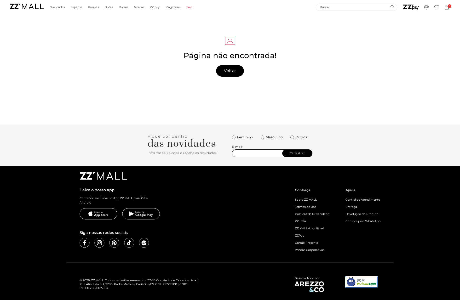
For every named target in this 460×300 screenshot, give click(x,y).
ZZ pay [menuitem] (155, 7)
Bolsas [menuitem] (123, 7)
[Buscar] (392, 7)
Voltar (230, 70)
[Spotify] (144, 243)
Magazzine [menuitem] (173, 7)
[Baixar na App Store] (98, 214)
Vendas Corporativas (309, 250)
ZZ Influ (300, 221)
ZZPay (299, 235)
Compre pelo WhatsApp (362, 221)
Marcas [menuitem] (139, 7)
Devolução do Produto (362, 214)
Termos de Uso (305, 207)
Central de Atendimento (362, 199)
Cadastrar (297, 153)
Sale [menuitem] (189, 7)
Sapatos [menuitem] (76, 7)
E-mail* (238, 146)
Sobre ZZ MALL (306, 199)
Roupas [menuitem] (93, 7)
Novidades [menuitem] (57, 7)
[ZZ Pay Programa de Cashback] (411, 7)
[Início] (26, 7)
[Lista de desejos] (436, 7)
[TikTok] (129, 243)
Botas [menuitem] (109, 7)
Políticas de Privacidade (312, 214)
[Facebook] (85, 243)
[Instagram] (99, 243)
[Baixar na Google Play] (141, 214)
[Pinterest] (114, 243)
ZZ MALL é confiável (309, 228)
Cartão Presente (306, 242)
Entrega (351, 207)
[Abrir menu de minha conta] (426, 7)
